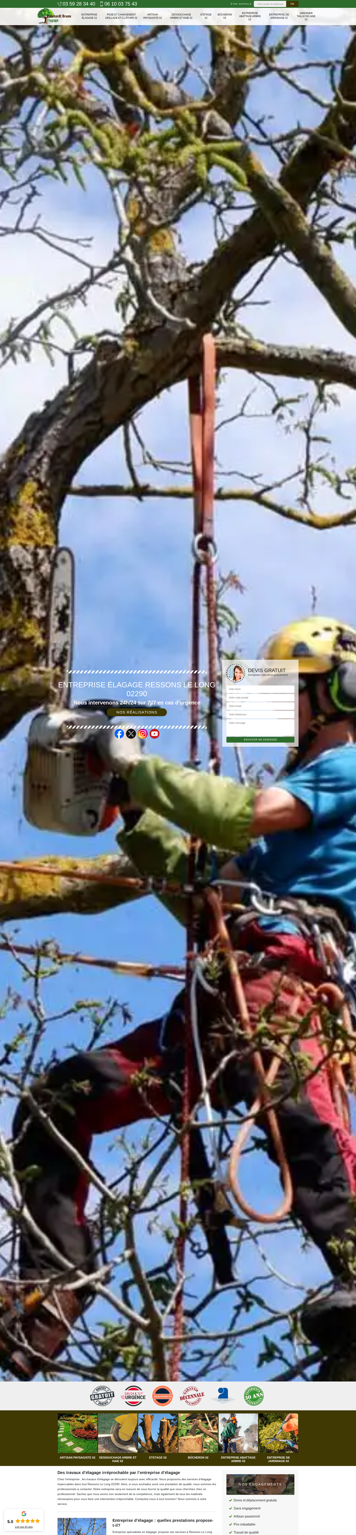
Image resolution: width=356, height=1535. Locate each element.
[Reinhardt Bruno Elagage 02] (54, 16)
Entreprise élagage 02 (89, 16)
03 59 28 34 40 (79, 3)
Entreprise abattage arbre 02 (250, 16)
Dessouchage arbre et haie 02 (181, 16)
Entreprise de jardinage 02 (279, 16)
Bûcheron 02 (225, 16)
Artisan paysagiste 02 (152, 16)
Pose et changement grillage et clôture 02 (121, 16)
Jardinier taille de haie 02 (306, 16)
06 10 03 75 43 (120, 3)
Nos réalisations (136, 712)
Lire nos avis (24, 1527)
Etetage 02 (206, 16)
